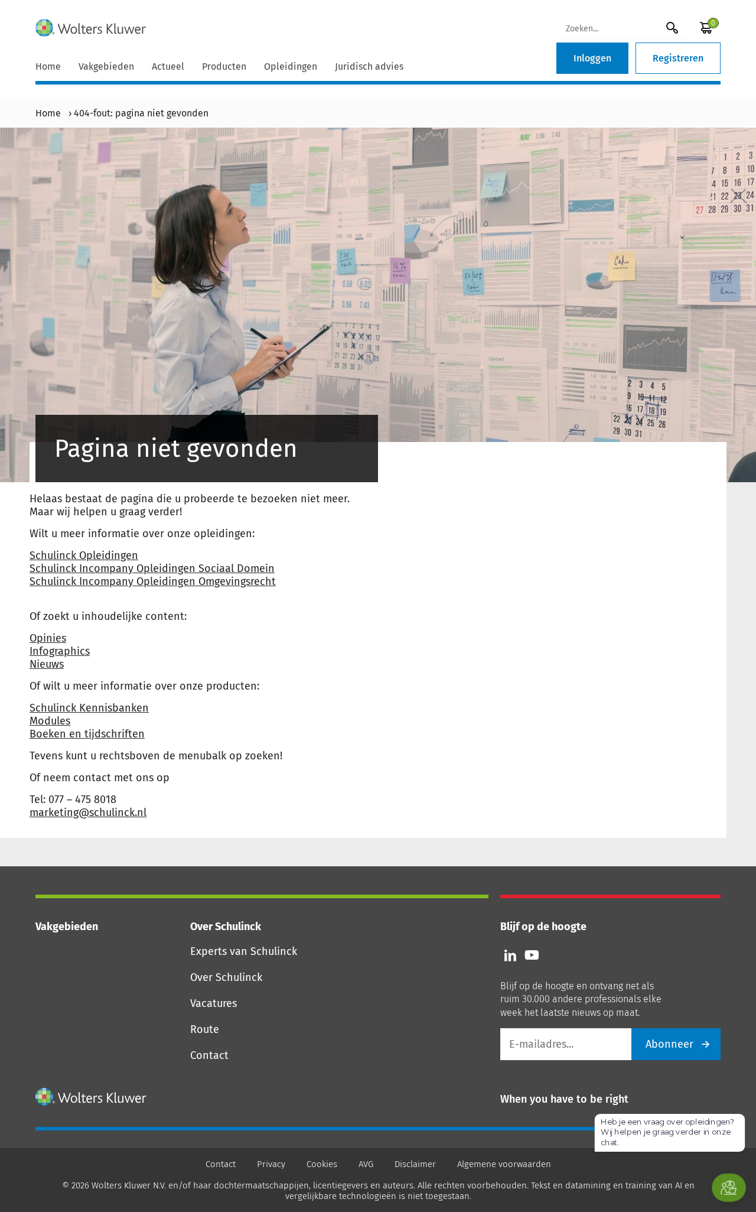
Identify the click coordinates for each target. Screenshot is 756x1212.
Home (48, 66)
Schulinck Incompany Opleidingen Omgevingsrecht (153, 581)
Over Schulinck (226, 977)
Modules (50, 720)
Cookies (322, 1164)
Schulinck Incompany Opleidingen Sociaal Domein (152, 568)
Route (204, 1029)
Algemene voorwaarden (504, 1164)
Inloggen (592, 58)
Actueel (168, 66)
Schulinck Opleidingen (84, 555)
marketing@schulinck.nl (88, 812)
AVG (366, 1164)
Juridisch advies (369, 66)
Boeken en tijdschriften (87, 733)
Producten (224, 66)
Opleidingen (290, 66)
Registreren (678, 58)
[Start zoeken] (672, 27)
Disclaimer (415, 1164)
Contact (209, 1055)
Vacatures (213, 1003)
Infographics (60, 651)
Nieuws (47, 664)
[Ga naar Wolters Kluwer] (91, 1097)
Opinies (48, 638)
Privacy (271, 1164)
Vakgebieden (106, 66)
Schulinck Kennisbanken (89, 707)
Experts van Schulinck (243, 951)
